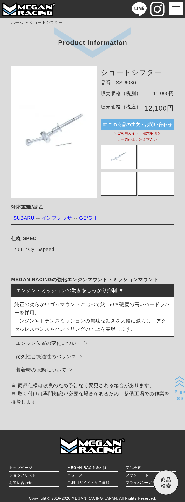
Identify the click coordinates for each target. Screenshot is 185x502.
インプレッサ (57, 218)
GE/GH (87, 218)
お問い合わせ (20, 483)
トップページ (20, 468)
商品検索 (133, 468)
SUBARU (23, 218)
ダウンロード (137, 475)
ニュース (75, 475)
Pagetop (180, 395)
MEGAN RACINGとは (87, 468)
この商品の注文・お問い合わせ (140, 124)
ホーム (17, 23)
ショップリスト (22, 475)
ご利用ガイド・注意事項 (137, 133)
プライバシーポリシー (145, 483)
